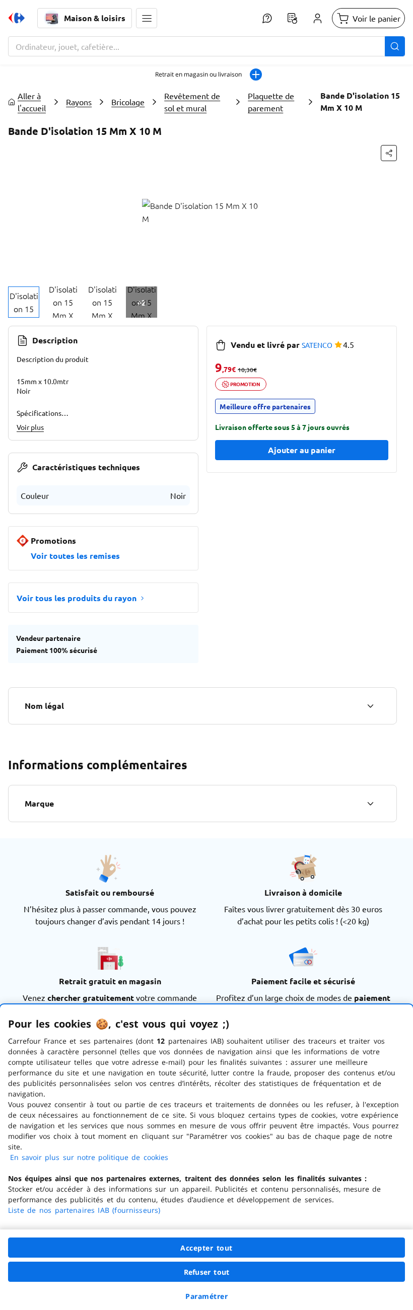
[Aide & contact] (267, 18)
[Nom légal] (370, 706)
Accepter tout (206, 1248)
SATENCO (317, 344)
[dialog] (206, 1157)
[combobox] (206, 46)
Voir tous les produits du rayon (76, 598)
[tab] (23, 302)
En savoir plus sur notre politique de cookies (89, 1157)
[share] (389, 153)
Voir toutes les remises (75, 555)
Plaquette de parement (271, 102)
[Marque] (370, 803)
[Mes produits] (292, 18)
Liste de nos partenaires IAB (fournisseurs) (84, 1210)
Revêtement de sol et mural (192, 102)
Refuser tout (206, 1272)
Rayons (79, 102)
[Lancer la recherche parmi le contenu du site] (394, 46)
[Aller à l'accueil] (16, 18)
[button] (146, 18)
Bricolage (128, 102)
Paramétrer (206, 1296)
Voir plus (30, 426)
